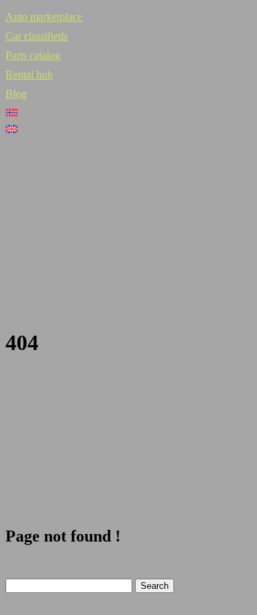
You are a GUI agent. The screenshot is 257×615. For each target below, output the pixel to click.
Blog (16, 94)
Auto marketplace (43, 17)
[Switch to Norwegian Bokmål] (128, 112)
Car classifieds (36, 36)
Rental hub (29, 74)
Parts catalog (32, 55)
